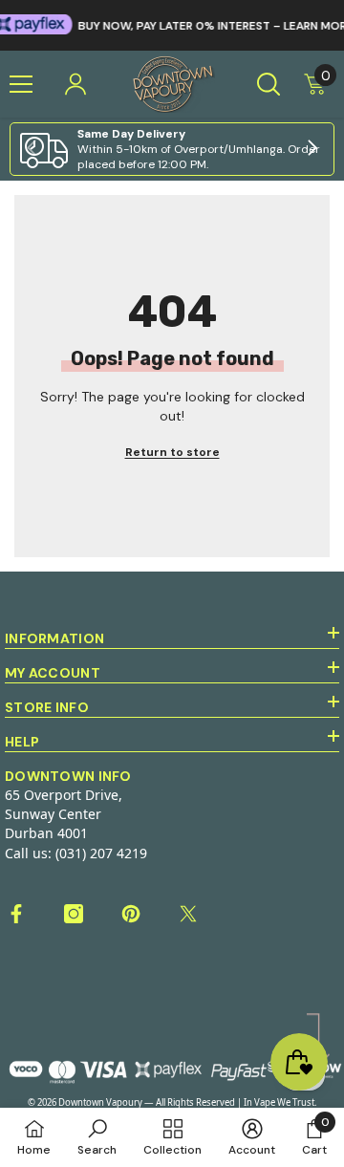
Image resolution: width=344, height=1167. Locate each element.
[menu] (21, 84)
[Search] (268, 84)
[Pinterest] (131, 914)
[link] (172, 149)
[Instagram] (73, 914)
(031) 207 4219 (101, 853)
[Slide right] (311, 149)
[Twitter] (188, 914)
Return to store (172, 452)
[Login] (75, 84)
